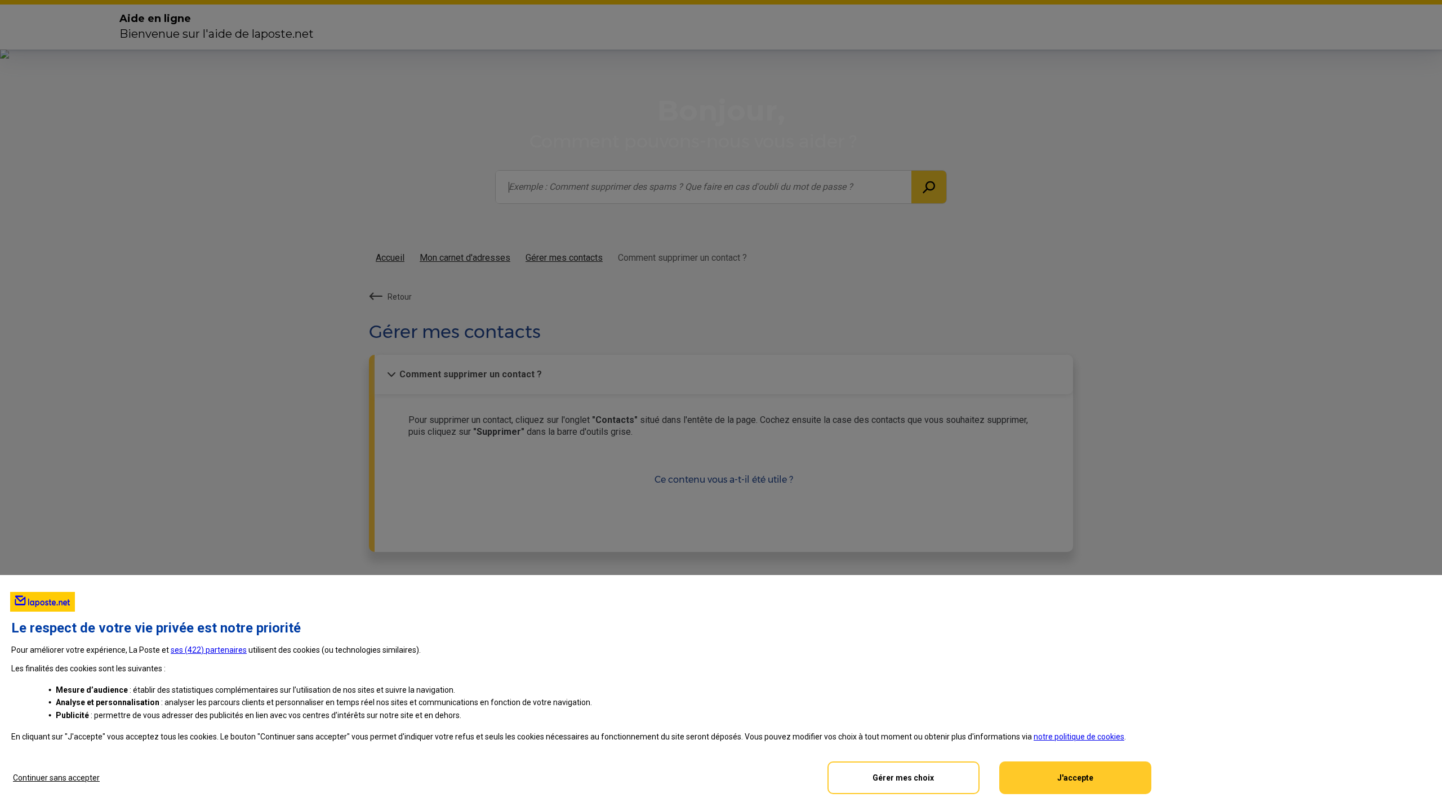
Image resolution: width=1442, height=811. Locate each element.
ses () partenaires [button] (209, 649)
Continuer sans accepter (56, 777)
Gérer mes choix (903, 777)
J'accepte (1075, 777)
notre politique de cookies (1079, 736)
